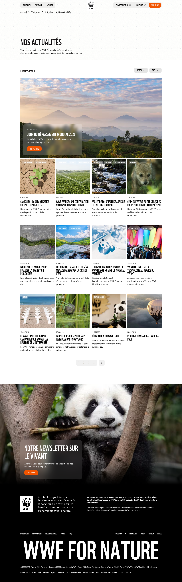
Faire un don (155, 5)
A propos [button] (50, 5)
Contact (63, 533)
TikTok (159, 533)
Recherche (139, 5)
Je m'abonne (31, 472)
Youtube (142, 533)
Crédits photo (125, 572)
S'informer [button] (27, 5)
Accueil (23, 12)
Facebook (119, 533)
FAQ (71, 533)
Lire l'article (34, 149)
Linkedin (151, 533)
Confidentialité (75, 572)
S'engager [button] (38, 5)
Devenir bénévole (51, 533)
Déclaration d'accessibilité (30, 572)
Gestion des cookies (109, 572)
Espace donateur (122, 5)
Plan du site (63, 572)
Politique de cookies (91, 572)
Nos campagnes (37, 533)
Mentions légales (49, 572)
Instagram (133, 533)
